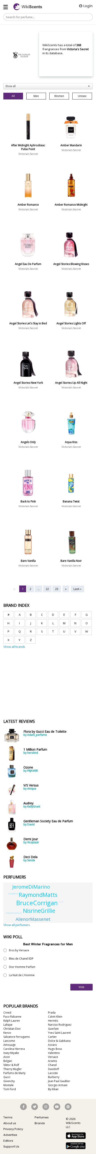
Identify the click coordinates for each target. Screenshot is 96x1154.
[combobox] (48, 86)
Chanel (52, 1065)
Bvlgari (7, 1061)
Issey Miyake (11, 1053)
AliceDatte (13, 893)
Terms (8, 1117)
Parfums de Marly (14, 1073)
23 (56, 589)
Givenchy (9, 1081)
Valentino (54, 1053)
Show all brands (14, 647)
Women (59, 96)
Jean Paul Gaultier (59, 1081)
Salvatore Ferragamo (16, 1037)
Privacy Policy (13, 1129)
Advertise (10, 1135)
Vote (81, 987)
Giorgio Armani (57, 1085)
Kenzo (7, 1033)
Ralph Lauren (11, 1021)
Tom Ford (9, 1089)
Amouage (9, 1045)
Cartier (52, 1037)
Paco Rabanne (12, 1016)
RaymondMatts (38, 894)
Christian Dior (12, 1029)
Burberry (53, 1077)
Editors (8, 1141)
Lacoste (53, 1073)
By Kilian (53, 1089)
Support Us (11, 1146)
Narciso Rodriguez (59, 1025)
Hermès (53, 1021)
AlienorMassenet (33, 919)
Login (87, 6)
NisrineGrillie (39, 910)
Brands (40, 1123)
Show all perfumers (16, 925)
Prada (52, 1012)
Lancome (9, 1041)
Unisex (82, 96)
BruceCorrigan (37, 903)
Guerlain (53, 1029)
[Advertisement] (36, 670)
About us (9, 1123)
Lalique (8, 1025)
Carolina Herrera (14, 1049)
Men (36, 96)
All (13, 96)
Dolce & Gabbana (59, 1041)
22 (47, 589)
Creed (7, 1012)
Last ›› (77, 589)
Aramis (52, 1061)
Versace (53, 1057)
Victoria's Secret (28, 153)
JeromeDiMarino (31, 886)
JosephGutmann (14, 912)
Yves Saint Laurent (59, 1033)
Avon (6, 1057)
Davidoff (53, 1069)
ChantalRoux (61, 901)
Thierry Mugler (12, 1069)
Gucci (6, 1077)
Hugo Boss (55, 1049)
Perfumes (42, 1117)
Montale (8, 1085)
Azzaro (52, 1045)
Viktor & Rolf (11, 1065)
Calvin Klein (55, 1016)
